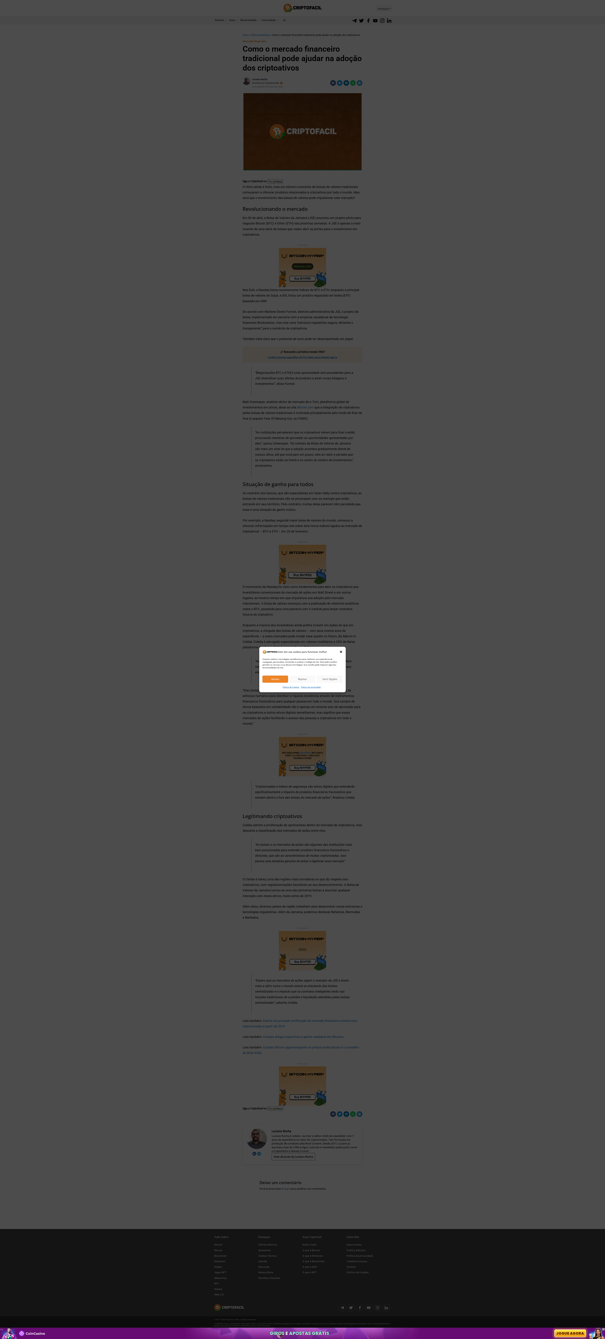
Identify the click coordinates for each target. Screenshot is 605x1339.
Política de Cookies (291, 687)
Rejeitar (302, 679)
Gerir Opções (330, 679)
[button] (341, 651)
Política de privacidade (311, 687)
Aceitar (275, 679)
